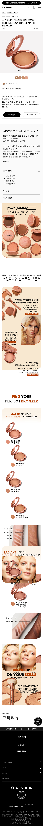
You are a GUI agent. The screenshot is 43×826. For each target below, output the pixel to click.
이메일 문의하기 (21, 745)
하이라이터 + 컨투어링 (12, 13)
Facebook (12, 787)
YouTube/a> (26, 787)
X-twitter (21, 787)
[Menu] (39, 7)
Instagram (17, 787)
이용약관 (11, 806)
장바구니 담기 (11, 115)
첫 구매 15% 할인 (11, 729)
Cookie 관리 (29, 804)
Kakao (30, 787)
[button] (39, 7)
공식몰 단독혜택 (32, 729)
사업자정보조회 (21, 820)
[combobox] (21, 83)
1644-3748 (21, 751)
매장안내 (4, 773)
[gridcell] (16, 77)
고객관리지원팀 (7, 762)
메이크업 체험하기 (31, 115)
